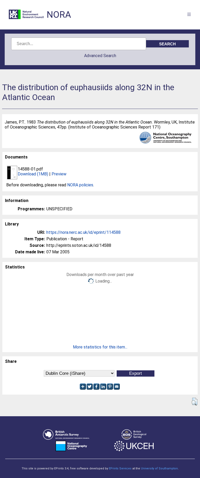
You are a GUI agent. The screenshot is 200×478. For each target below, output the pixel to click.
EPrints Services (120, 468)
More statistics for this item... (100, 347)
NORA (59, 14)
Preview (59, 173)
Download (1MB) (33, 173)
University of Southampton (159, 468)
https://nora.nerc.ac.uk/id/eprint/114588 (83, 232)
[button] (194, 402)
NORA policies (80, 184)
